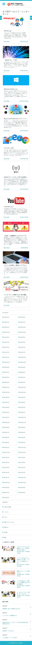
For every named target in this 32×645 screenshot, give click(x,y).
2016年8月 (22, 487)
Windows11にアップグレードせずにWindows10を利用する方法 (15, 623)
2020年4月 (22, 377)
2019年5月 (6, 407)
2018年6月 (22, 432)
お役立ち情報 (7, 507)
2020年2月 (22, 382)
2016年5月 (6, 497)
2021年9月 (6, 337)
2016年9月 (6, 487)
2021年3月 (6, 352)
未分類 (5, 532)
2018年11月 (7, 422)
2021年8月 (22, 337)
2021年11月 (7, 332)
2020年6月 (22, 372)
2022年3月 (6, 322)
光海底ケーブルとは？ (8, 630)
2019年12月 (23, 387)
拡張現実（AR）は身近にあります (11, 608)
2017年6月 (22, 462)
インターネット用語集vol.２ (9, 615)
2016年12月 (23, 477)
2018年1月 (6, 447)
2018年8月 (22, 427)
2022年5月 (6, 317)
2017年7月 (6, 462)
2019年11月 (7, 392)
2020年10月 (23, 362)
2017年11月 (7, 452)
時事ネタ (6, 527)
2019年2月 (22, 412)
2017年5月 (6, 467)
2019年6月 (22, 402)
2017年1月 (6, 477)
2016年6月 (22, 492)
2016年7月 (6, 492)
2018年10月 (23, 422)
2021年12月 (23, 327)
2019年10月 (23, 392)
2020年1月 (6, 387)
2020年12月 (23, 357)
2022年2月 (22, 322)
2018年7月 (6, 432)
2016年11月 (7, 482)
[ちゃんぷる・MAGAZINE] (16, 4)
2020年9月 (6, 367)
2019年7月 (6, 402)
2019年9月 (6, 397)
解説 (5, 537)
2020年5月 (6, 377)
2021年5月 (6, 347)
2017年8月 (22, 457)
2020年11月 (7, 362)
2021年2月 (22, 352)
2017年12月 (23, 447)
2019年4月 (22, 407)
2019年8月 (22, 397)
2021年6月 (22, 342)
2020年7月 (6, 372)
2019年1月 (6, 417)
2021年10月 (23, 332)
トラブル (6, 512)
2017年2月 (22, 472)
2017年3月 (6, 472)
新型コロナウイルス (9, 522)
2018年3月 (6, 442)
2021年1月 (6, 357)
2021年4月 (22, 347)
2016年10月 (23, 482)
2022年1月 (6, 327)
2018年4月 (22, 437)
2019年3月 (6, 412)
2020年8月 (22, 367)
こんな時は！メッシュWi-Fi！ (10, 637)
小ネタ (5, 517)
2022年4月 (22, 317)
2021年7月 (6, 342)
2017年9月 (6, 457)
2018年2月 (22, 442)
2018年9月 (6, 427)
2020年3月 (6, 382)
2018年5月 (6, 437)
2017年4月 (22, 467)
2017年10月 (23, 452)
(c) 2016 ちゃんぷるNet (16, 643)
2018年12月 (23, 417)
